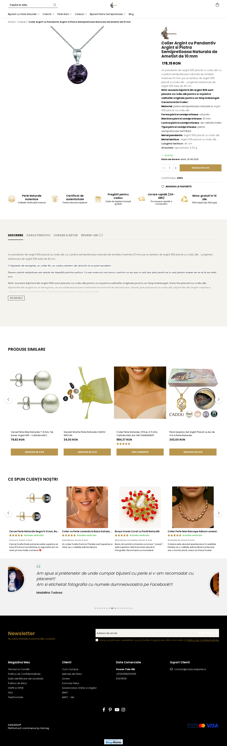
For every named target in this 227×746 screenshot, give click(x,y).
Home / (12, 21)
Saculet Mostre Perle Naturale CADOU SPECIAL (84, 433)
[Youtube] (117, 710)
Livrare (66, 678)
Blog (131, 14)
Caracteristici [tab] (38, 235)
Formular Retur (70, 683)
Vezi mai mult (16, 298)
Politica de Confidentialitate (202, 640)
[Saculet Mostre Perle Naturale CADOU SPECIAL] (87, 392)
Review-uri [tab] (92, 235)
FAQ (10, 692)
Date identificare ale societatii (25, 678)
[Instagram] (123, 710)
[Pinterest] (110, 710)
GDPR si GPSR (15, 688)
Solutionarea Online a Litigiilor (79, 688)
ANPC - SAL (68, 697)
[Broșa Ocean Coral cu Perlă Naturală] (140, 507)
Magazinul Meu (19, 662)
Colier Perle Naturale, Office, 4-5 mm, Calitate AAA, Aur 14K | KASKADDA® (137, 433)
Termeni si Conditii (19, 669)
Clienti (66, 662)
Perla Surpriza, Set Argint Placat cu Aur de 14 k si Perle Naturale (192, 433)
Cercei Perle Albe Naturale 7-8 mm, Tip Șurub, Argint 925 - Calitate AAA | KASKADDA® (32, 433)
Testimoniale (15, 697)
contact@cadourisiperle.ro (190, 669)
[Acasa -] (113, 5)
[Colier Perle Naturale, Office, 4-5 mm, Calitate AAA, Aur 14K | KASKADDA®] (140, 392)
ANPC (65, 692)
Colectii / (22, 21)
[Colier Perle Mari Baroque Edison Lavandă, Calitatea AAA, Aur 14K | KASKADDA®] (193, 507)
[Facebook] (104, 710)
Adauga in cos (201, 167)
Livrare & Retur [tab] (66, 235)
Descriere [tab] (15, 235)
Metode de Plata (72, 674)
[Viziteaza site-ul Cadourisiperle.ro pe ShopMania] (113, 741)
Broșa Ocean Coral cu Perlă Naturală (137, 531)
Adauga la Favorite (179, 186)
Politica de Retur (17, 683)
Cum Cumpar (70, 669)
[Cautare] (55, 5)
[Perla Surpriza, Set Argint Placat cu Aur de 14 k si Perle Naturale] (193, 392)
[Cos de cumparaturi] (217, 5)
